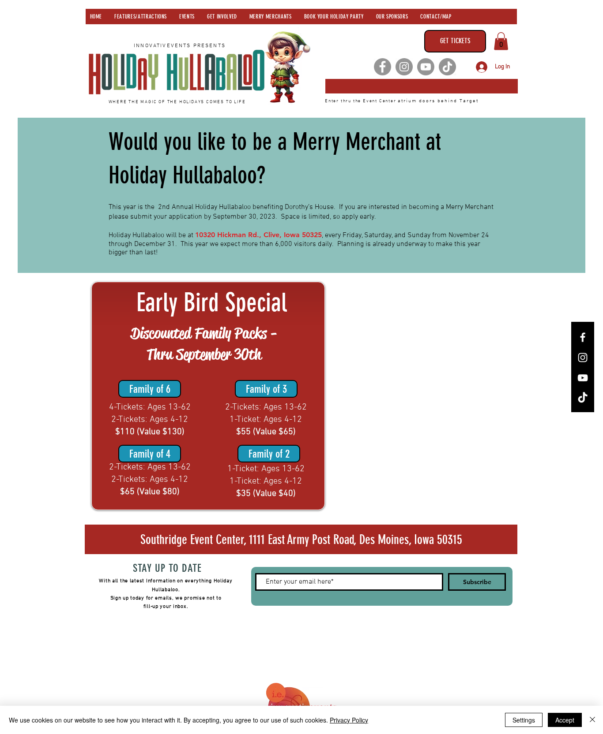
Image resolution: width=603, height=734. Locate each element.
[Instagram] (404, 66)
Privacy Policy (349, 719)
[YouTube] (583, 378)
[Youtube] (425, 66)
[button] (501, 41)
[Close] (592, 720)
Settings (524, 719)
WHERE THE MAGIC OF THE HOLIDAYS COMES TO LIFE (177, 102)
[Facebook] (382, 66)
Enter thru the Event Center (361, 101)
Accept (564, 719)
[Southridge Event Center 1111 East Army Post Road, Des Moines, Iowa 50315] (421, 86)
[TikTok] (447, 66)
